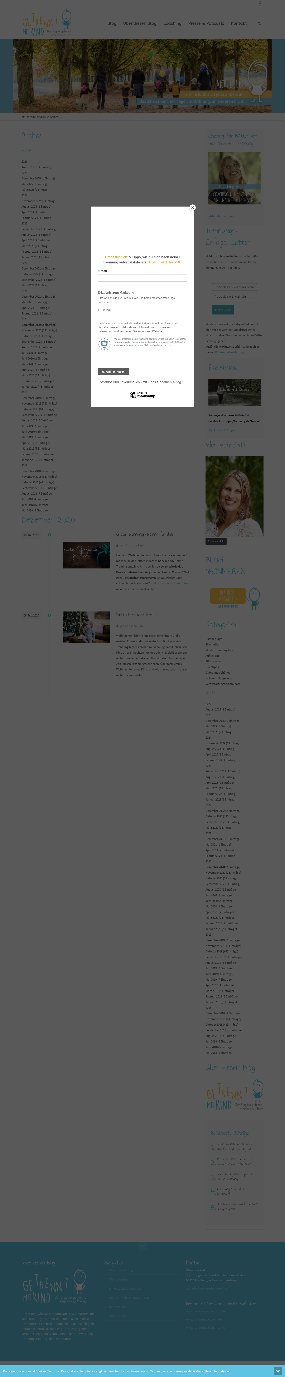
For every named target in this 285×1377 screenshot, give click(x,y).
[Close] (192, 207)
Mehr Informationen (217, 1371)
